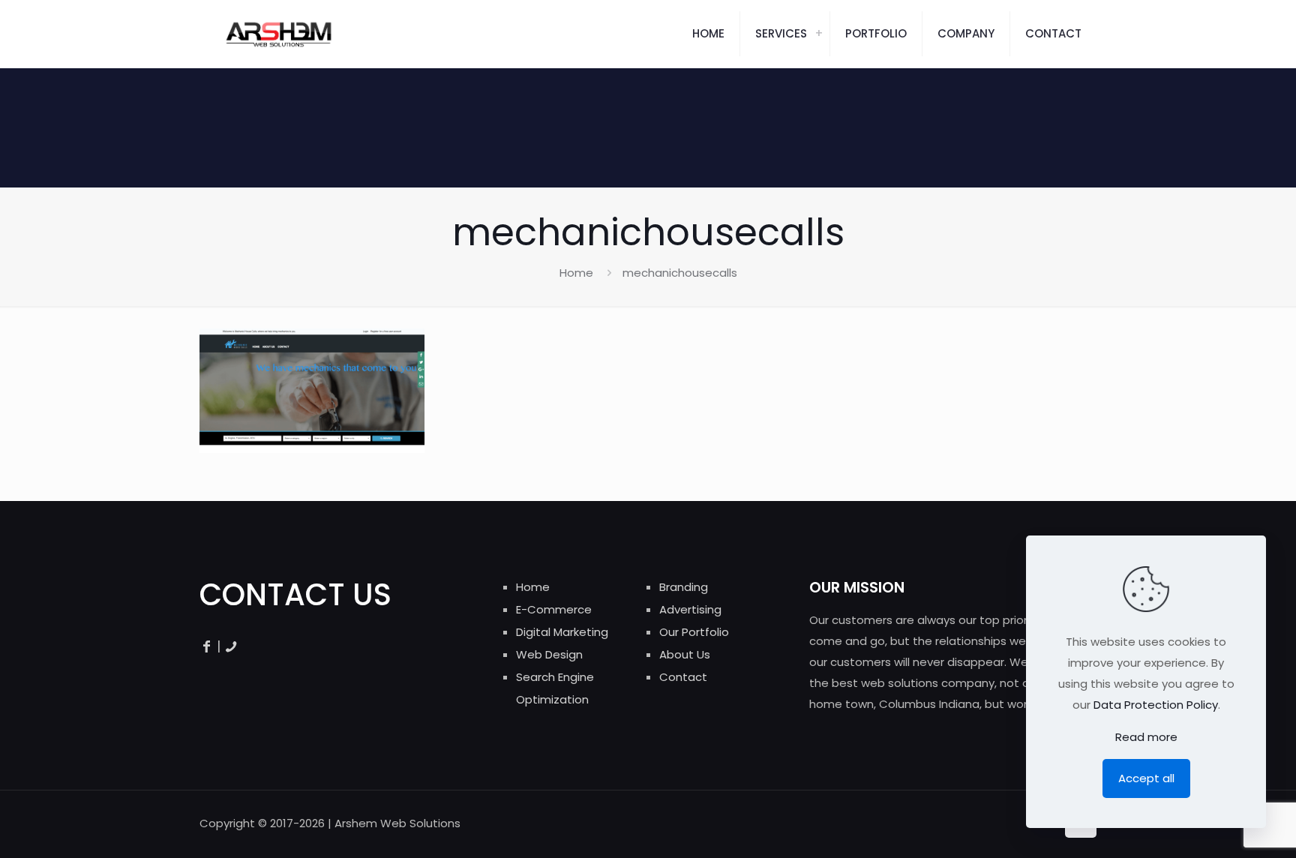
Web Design (549, 654)
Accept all (1146, 778)
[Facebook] (206, 646)
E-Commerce (554, 609)
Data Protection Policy (1156, 704)
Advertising (690, 609)
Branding (683, 587)
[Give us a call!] (231, 646)
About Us (684, 654)
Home (576, 272)
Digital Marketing (562, 632)
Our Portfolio (694, 632)
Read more (1146, 737)
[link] (819, 33)
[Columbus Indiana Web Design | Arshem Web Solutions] (278, 34)
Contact (683, 677)
